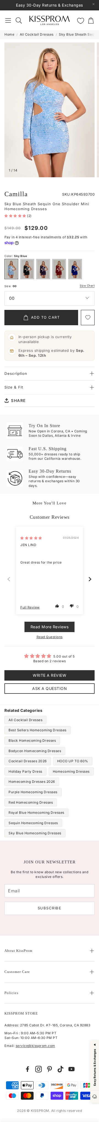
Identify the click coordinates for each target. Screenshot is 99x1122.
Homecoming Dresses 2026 (32, 782)
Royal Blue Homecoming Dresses (36, 812)
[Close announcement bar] (93, 4)
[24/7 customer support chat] (94, 1096)
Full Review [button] (30, 607)
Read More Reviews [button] (50, 626)
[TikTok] (60, 1069)
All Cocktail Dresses (37, 34)
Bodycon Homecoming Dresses (35, 751)
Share (18, 400)
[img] (31, 538)
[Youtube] (71, 1069)
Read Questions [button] (50, 637)
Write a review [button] (49, 675)
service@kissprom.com (35, 1046)
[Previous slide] (9, 579)
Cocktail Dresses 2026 (28, 761)
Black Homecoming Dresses (32, 740)
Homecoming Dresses (71, 771)
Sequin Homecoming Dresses (33, 823)
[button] (8, 20)
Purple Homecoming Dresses (33, 792)
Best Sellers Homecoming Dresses (38, 730)
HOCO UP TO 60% (72, 761)
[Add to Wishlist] (88, 317)
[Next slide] (90, 579)
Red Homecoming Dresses (31, 802)
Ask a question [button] (49, 688)
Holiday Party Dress (25, 771)
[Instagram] (38, 1069)
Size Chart (87, 285)
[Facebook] (27, 1069)
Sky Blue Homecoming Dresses (35, 833)
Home (9, 34)
